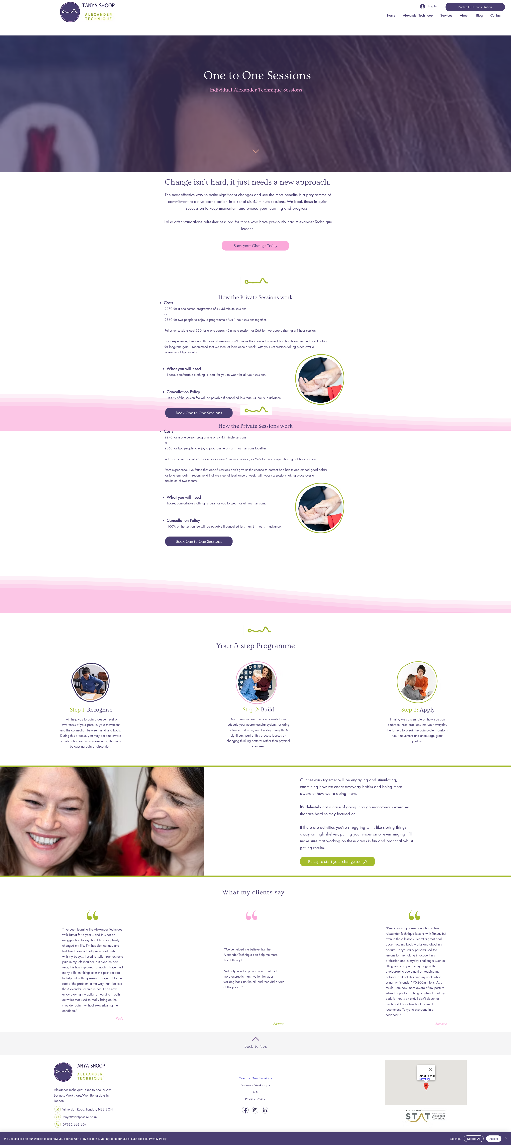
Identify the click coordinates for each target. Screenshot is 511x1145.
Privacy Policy (255, 1099)
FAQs (255, 1092)
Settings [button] (455, 1139)
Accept (493, 1139)
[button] (446, 15)
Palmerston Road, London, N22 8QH (87, 1109)
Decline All (473, 1139)
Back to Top (256, 1046)
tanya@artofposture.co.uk (80, 1117)
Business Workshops (255, 1085)
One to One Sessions (255, 1078)
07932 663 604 (75, 1124)
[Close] (506, 1138)
